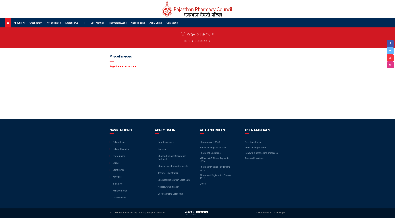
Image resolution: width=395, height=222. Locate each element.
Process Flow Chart (254, 158)
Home (186, 40)
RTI (84, 22)
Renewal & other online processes (261, 153)
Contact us (172, 22)
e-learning (118, 184)
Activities (117, 177)
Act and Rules (54, 22)
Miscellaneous (120, 197)
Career (116, 163)
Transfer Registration (168, 173)
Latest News (71, 22)
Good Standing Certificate (170, 194)
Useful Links (118, 170)
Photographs (119, 156)
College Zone (138, 22)
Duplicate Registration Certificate (174, 180)
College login (119, 142)
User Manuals (97, 22)
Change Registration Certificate (173, 166)
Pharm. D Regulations (210, 153)
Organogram (35, 22)
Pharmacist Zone (118, 22)
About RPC (19, 22)
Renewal (162, 149)
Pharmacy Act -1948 (210, 142)
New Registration (166, 142)
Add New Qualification (168, 187)
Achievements (120, 190)
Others (203, 184)
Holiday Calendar (121, 149)
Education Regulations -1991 (214, 147)
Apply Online (156, 22)
